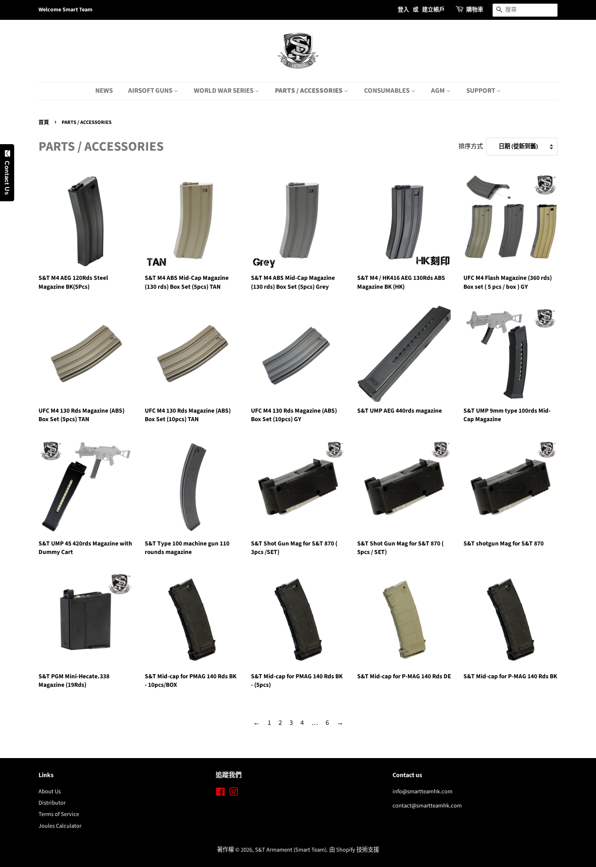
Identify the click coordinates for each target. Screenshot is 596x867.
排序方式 (471, 146)
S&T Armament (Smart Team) (290, 850)
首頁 (44, 122)
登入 (403, 10)
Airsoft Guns (151, 91)
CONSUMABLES (387, 91)
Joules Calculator (60, 826)
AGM (438, 91)
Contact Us (7, 176)
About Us (50, 791)
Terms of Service (59, 814)
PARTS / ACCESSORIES (309, 91)
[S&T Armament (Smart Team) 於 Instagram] (233, 793)
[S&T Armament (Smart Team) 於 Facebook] (220, 793)
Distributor (52, 803)
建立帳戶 (433, 10)
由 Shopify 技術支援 (354, 850)
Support (481, 91)
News (104, 91)
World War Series (224, 91)
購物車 (474, 10)
